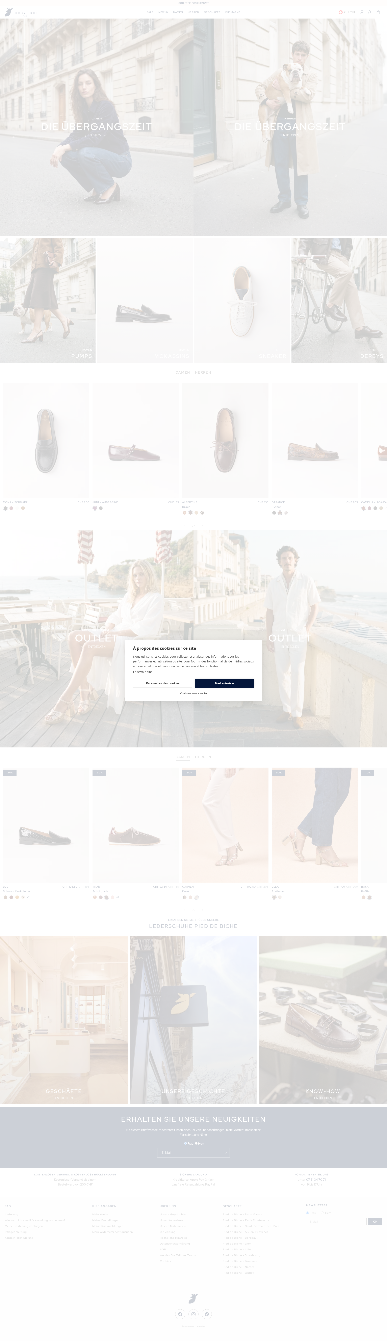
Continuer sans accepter (193, 693)
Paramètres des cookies (163, 683)
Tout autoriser (224, 683)
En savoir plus (142, 672)
